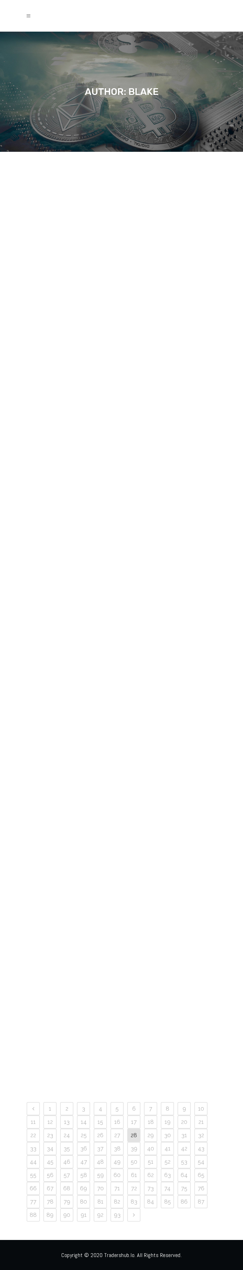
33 (33, 1148)
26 (100, 1135)
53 (184, 1161)
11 (33, 1122)
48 (100, 1161)
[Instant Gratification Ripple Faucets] (159, 820)
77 (33, 1201)
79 (67, 1201)
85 (167, 1201)
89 (50, 1214)
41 (168, 1148)
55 (33, 1175)
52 (168, 1161)
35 (67, 1148)
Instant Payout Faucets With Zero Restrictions (151, 680)
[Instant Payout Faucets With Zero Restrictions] (159, 616)
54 (201, 1161)
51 (150, 1161)
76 (201, 1188)
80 (83, 1201)
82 (117, 1201)
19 (168, 1122)
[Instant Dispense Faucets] (159, 227)
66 (33, 1188)
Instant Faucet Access (69, 476)
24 (67, 1135)
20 (184, 1122)
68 (66, 1188)
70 (100, 1188)
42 (184, 1148)
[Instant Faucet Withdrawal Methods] (159, 422)
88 (33, 1214)
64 (184, 1175)
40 (150, 1148)
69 (83, 1188)
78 (50, 1201)
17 (134, 1122)
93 (117, 1214)
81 (100, 1201)
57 (67, 1175)
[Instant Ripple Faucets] (71, 616)
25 (84, 1135)
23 (50, 1135)
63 (167, 1175)
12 (50, 1122)
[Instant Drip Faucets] (71, 227)
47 (83, 1161)
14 (84, 1122)
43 (201, 1148)
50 (134, 1161)
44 (33, 1161)
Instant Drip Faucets (67, 282)
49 (117, 1161)
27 (117, 1135)
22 (33, 1135)
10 (201, 1108)
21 (201, 1122)
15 (100, 1122)
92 (100, 1214)
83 (134, 1201)
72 (134, 1188)
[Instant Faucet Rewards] (71, 820)
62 (150, 1175)
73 (150, 1188)
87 (201, 1201)
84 (150, 1201)
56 (50, 1175)
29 (150, 1135)
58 (83, 1175)
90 (66, 1214)
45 (50, 1161)
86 (184, 1201)
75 (184, 1188)
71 (117, 1188)
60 (117, 1175)
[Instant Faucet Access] (71, 422)
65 (201, 1175)
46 (66, 1161)
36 (83, 1148)
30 (167, 1135)
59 (100, 1175)
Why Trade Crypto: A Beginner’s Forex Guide (65, 998)
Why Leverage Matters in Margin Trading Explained (157, 998)
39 (134, 1148)
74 (167, 1188)
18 (151, 1122)
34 (50, 1148)
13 (67, 1122)
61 (134, 1175)
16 (117, 1122)
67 (50, 1188)
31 (184, 1135)
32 (201, 1135)
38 (117, 1148)
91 (84, 1214)
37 (100, 1148)
